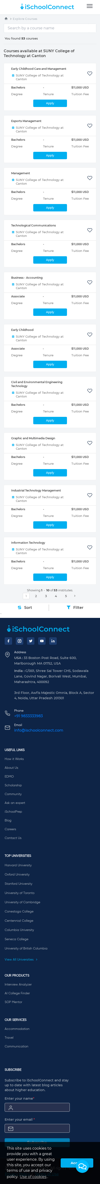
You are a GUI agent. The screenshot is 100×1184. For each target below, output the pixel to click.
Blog (8, 820)
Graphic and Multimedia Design (33, 438)
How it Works (14, 759)
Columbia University (19, 930)
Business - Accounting (27, 277)
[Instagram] (19, 641)
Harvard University (18, 865)
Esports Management (26, 121)
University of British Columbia (26, 948)
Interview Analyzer (18, 984)
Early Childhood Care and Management (38, 68)
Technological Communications (33, 225)
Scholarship (13, 785)
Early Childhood (22, 330)
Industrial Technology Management (36, 490)
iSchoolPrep (13, 811)
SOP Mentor (13, 1002)
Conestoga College (19, 911)
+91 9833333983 (28, 716)
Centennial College (19, 920)
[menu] (90, 6)
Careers (10, 829)
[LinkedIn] (53, 641)
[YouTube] (42, 641)
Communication (16, 1046)
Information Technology (28, 542)
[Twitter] (30, 641)
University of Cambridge (22, 902)
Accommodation (17, 1029)
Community (13, 794)
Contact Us (13, 838)
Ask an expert (15, 803)
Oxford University (17, 874)
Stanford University (18, 883)
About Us (11, 767)
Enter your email (20, 1119)
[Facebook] (8, 641)
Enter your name (19, 1098)
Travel (9, 1037)
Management (20, 173)
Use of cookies (33, 1177)
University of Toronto (19, 893)
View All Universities (19, 959)
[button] (82, 1166)
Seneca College (16, 939)
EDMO (9, 776)
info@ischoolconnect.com (38, 730)
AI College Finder (17, 993)
